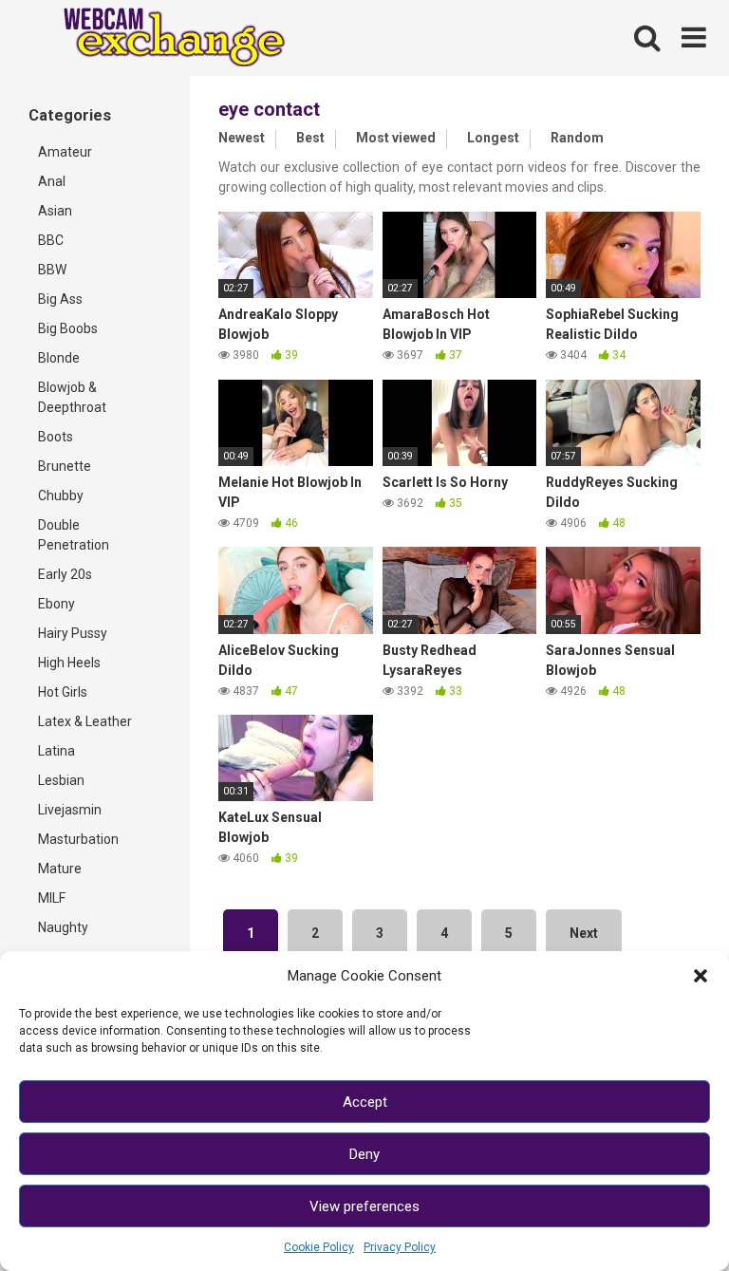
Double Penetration (73, 534)
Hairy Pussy (72, 633)
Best (310, 137)
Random (577, 137)
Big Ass (60, 299)
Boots (55, 436)
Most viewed (396, 137)
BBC (51, 240)
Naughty (63, 927)
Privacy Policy (400, 1247)
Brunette (64, 466)
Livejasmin (70, 809)
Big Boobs (68, 328)
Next (584, 933)
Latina (56, 750)
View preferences (364, 1206)
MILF (51, 898)
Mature (60, 868)
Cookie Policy (319, 1247)
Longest (493, 137)
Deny (364, 1154)
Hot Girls (62, 692)
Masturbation (78, 839)
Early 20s (65, 574)
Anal (51, 181)
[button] (700, 975)
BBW (52, 269)
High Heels (69, 662)
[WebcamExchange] (163, 38)
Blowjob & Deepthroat (72, 397)
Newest (241, 137)
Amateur (65, 151)
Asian (55, 210)
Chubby (61, 495)
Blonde (59, 357)
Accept (365, 1102)
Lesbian (61, 780)
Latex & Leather (85, 721)
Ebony (56, 603)
